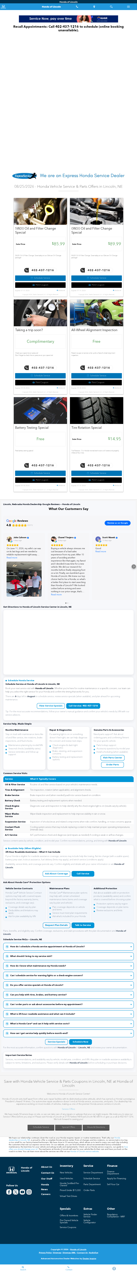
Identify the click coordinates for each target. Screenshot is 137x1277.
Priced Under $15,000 (70, 1190)
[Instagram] (29, 1192)
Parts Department (92, 1184)
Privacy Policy (45, 1253)
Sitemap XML (69, 1253)
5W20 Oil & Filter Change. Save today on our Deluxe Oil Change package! (38, 257)
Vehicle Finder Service (90, 1216)
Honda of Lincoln (78, 1250)
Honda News (45, 1187)
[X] (15, 1192)
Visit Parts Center (112, 758)
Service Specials (56, 1042)
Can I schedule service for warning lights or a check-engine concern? (69, 976)
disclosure (61, 290)
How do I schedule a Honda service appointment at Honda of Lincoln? (69, 947)
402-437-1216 (42, 270)
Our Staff (46, 1179)
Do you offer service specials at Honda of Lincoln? (69, 985)
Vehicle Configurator (89, 1221)
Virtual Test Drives (68, 1196)
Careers (45, 1194)
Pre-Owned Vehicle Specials (69, 1221)
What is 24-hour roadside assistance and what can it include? (69, 1014)
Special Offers (68, 1127)
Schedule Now (80, 1042)
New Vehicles (66, 1173)
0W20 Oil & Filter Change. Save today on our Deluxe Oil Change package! (94, 257)
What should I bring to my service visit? (69, 956)
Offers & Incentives (69, 1216)
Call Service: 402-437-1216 (83, 706)
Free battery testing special (24, 451)
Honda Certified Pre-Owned (69, 1184)
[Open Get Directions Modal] (94, 6)
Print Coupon (41, 285)
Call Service (83, 874)
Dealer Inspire (89, 1259)
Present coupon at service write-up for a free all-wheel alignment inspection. (93, 354)
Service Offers (68, 1109)
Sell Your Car (113, 1184)
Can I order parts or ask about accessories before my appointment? (69, 1004)
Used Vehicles (66, 1179)
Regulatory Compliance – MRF (116, 1216)
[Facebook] (9, 1192)
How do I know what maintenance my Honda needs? (69, 966)
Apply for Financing (116, 1179)
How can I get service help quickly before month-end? (69, 1033)
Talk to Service (83, 925)
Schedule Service (41, 278)
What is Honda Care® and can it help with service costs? (69, 1024)
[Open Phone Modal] (77, 6)
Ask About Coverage (56, 874)
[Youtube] (22, 1192)
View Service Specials (50, 706)
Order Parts (112, 765)
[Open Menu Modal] (128, 6)
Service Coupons (68, 1227)
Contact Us (47, 1173)
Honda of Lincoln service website (84, 1151)
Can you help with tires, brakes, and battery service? (69, 995)
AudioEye (93, 1253)
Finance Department (113, 1173)
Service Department (93, 1173)
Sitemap (57, 1253)
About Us (46, 1167)
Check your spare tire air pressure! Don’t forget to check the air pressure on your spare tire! (34, 354)
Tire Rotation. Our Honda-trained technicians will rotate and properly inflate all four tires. (95, 452)
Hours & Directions (96, 1127)
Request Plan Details (56, 925)
